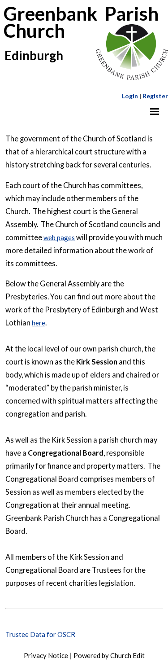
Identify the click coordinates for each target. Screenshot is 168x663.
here (38, 323)
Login (130, 96)
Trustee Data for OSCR (40, 634)
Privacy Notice (46, 655)
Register (155, 96)
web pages (59, 237)
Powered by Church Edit (109, 655)
